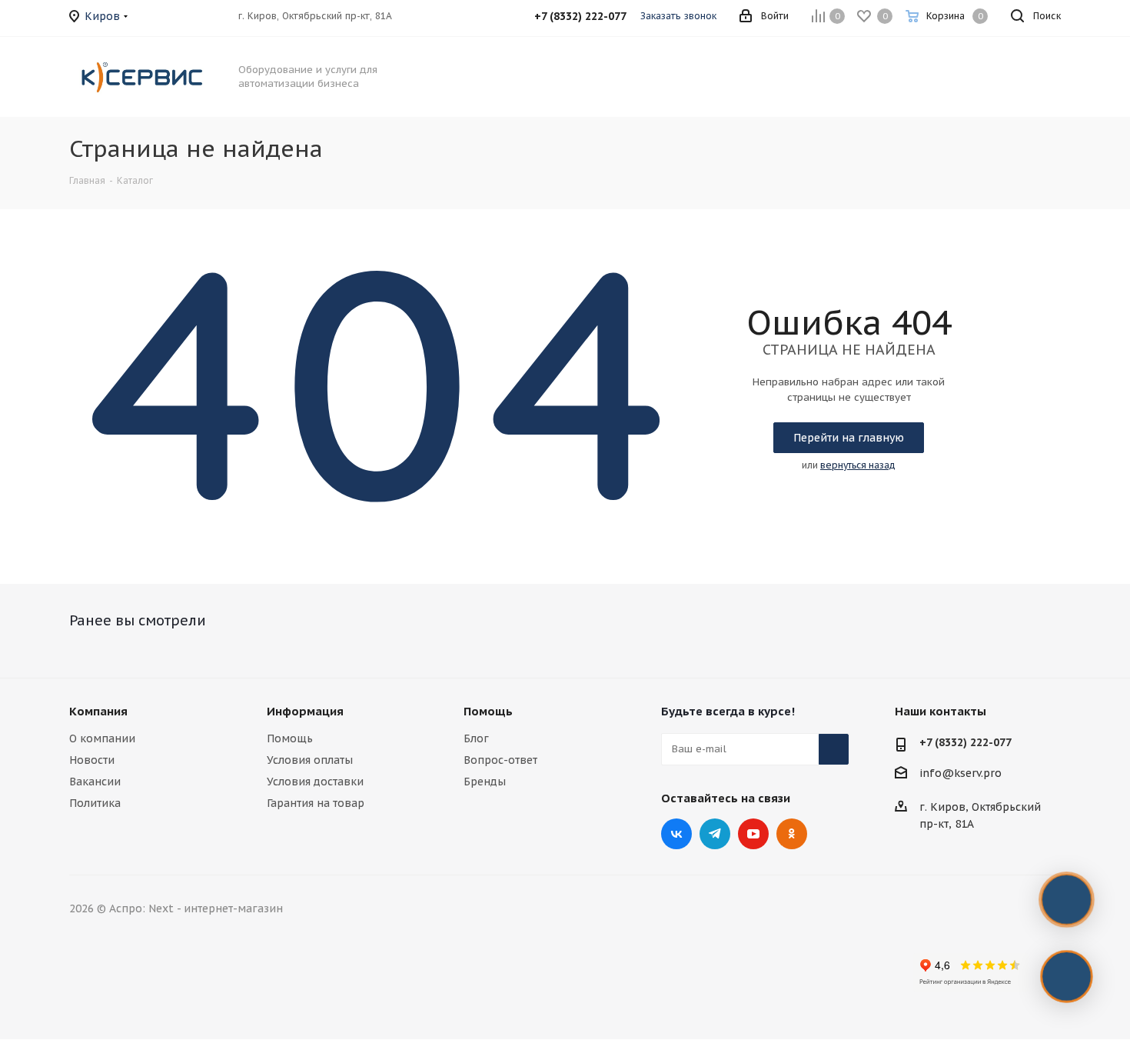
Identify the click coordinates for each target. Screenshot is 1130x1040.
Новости (92, 760)
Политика (95, 803)
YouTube (753, 833)
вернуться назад (858, 465)
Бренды (485, 781)
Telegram (715, 833)
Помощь (290, 738)
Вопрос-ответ (500, 760)
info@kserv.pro (960, 773)
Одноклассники (791, 833)
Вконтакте (676, 833)
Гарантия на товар (315, 803)
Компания (98, 711)
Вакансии (95, 781)
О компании (102, 738)
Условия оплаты (310, 760)
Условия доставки (315, 781)
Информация (305, 711)
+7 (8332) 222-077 (965, 742)
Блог (476, 738)
